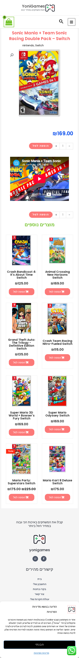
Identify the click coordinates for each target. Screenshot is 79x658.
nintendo (28, 45)
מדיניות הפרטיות (41, 653)
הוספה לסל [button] (55, 292)
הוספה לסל (41, 146)
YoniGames (33, 6)
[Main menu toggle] (71, 22)
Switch (39, 45)
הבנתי (39, 644)
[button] (61, 22)
